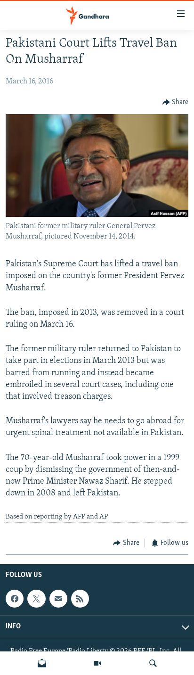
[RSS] (80, 599)
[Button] (175, 102)
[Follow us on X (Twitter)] (36, 599)
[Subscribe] (58, 599)
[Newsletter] (42, 663)
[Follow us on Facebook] (15, 599)
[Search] (153, 663)
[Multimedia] (97, 663)
